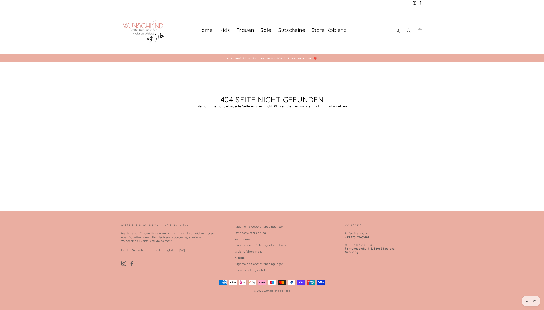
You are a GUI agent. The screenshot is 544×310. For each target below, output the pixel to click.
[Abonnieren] (182, 250)
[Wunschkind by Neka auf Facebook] (132, 263)
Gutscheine (291, 30)
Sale (265, 30)
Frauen (245, 30)
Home (205, 30)
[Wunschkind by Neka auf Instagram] (123, 263)
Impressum (242, 239)
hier (295, 106)
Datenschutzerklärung (250, 232)
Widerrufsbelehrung (249, 251)
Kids (224, 30)
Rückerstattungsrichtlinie (252, 270)
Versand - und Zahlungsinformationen (261, 245)
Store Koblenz (329, 30)
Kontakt (240, 257)
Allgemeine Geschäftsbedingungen (259, 226)
